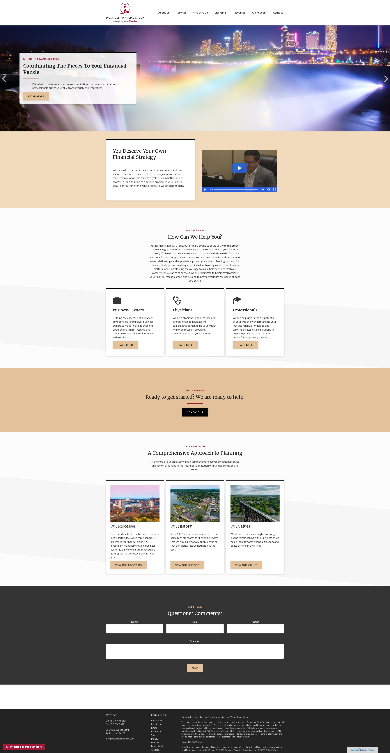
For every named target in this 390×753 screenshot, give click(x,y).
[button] (164, 12)
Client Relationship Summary (24, 746)
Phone (255, 622)
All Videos (156, 749)
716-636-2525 (120, 720)
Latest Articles (158, 746)
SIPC (218, 750)
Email (195, 622)
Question (195, 641)
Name (134, 622)
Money (154, 738)
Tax (153, 735)
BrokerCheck (242, 717)
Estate (154, 727)
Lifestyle (155, 742)
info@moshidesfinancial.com (120, 738)
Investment (156, 724)
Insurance (156, 731)
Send (195, 668)
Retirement (156, 720)
